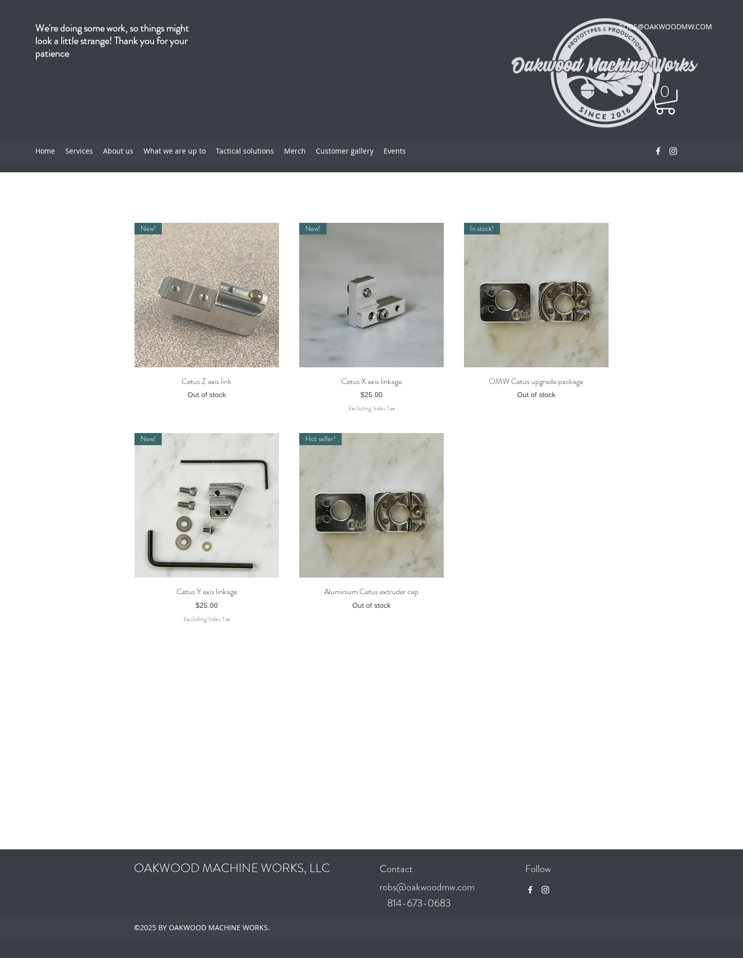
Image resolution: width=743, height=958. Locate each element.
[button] (665, 99)
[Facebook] (658, 151)
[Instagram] (673, 151)
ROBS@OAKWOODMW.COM (665, 26)
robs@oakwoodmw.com (427, 887)
